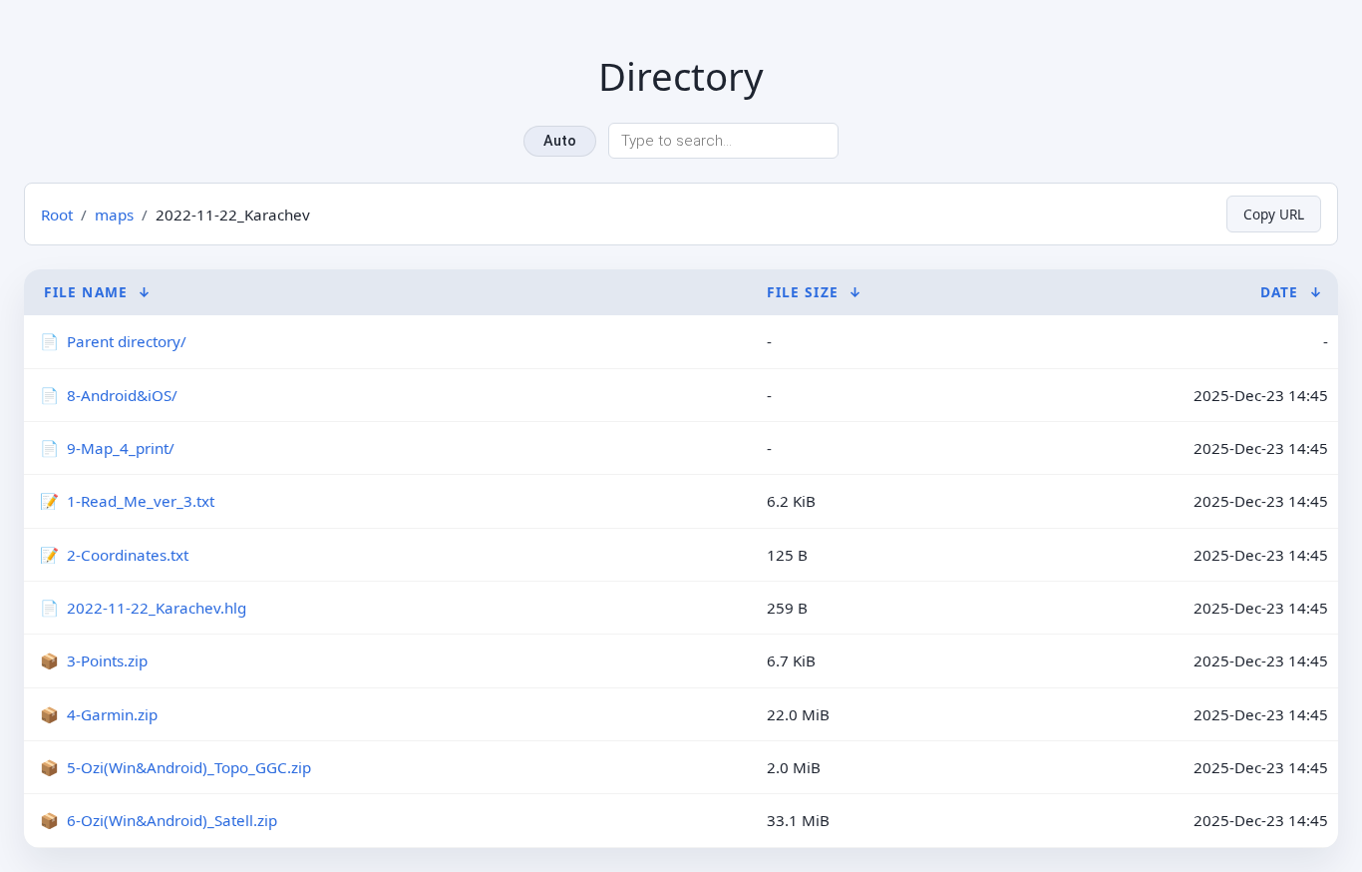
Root (57, 214)
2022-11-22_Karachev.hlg (156, 608)
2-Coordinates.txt (127, 555)
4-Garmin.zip (112, 714)
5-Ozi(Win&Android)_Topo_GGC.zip (189, 767)
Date (1279, 291)
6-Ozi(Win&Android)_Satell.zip (172, 820)
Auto (559, 141)
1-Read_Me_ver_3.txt (140, 501)
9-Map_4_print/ (120, 448)
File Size (803, 291)
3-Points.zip (107, 660)
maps (114, 214)
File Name (86, 291)
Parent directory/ (126, 341)
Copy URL (1273, 214)
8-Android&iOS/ (122, 395)
